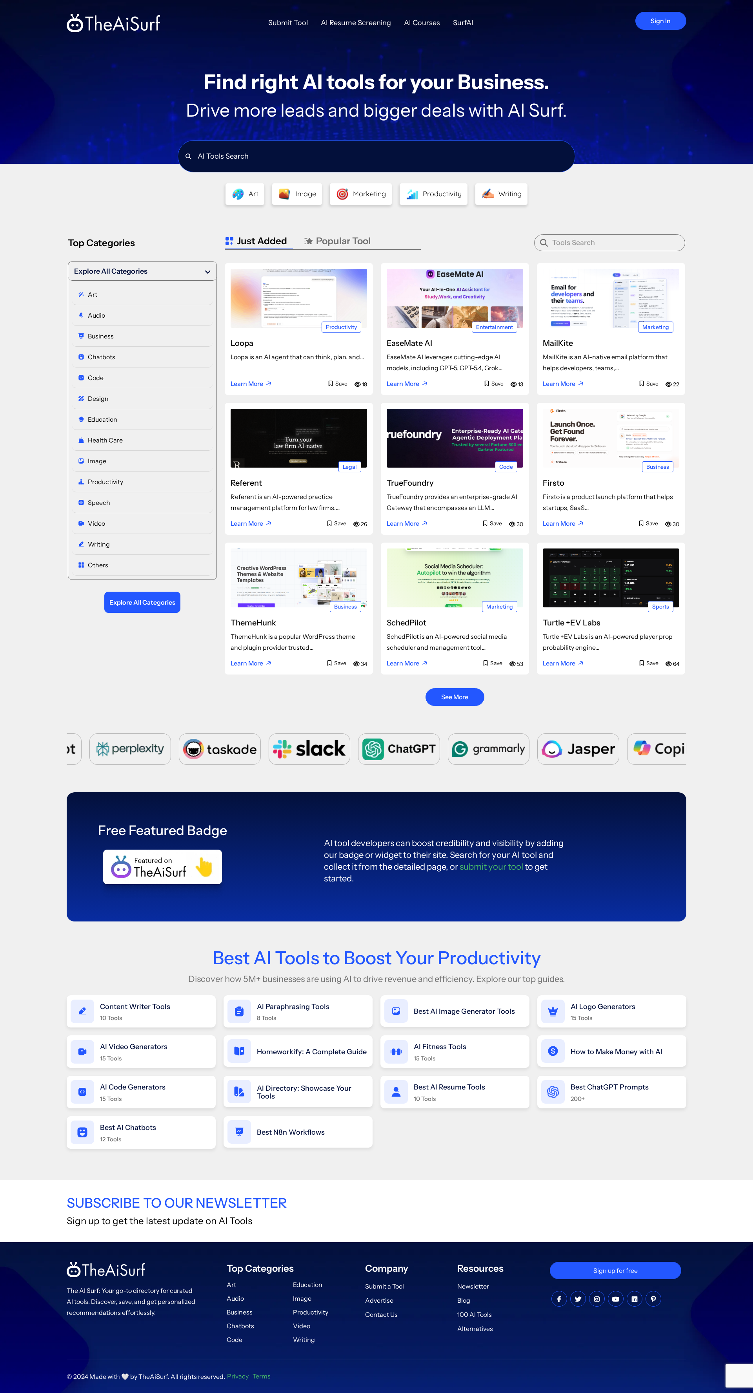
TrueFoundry (410, 483)
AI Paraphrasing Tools (293, 1006)
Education (307, 1285)
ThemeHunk (253, 622)
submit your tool (491, 866)
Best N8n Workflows (291, 1132)
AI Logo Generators (603, 1006)
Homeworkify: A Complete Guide (312, 1051)
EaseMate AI (409, 343)
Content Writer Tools (135, 1006)
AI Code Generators (133, 1087)
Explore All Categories (110, 271)
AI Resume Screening (356, 22)
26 (363, 524)
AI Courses (422, 22)
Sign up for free (615, 1270)
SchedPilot (406, 622)
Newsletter (473, 1286)
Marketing (655, 327)
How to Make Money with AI (616, 1051)
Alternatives (475, 1329)
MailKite (558, 343)
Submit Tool (288, 22)
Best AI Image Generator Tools (464, 1011)
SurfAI (463, 22)
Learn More (247, 384)
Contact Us (381, 1314)
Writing (304, 1340)
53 (519, 663)
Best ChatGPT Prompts (610, 1087)
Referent (246, 483)
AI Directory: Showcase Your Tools (304, 1092)
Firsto (553, 483)
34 (363, 663)
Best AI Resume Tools (449, 1087)
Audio (235, 1298)
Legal (350, 466)
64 (675, 663)
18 (364, 384)
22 (675, 384)
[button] (142, 271)
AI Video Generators (133, 1046)
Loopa (242, 343)
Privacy (238, 1376)
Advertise (379, 1300)
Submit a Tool (384, 1286)
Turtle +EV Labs (571, 622)
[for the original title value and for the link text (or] (559, 1299)
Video (301, 1326)
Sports (660, 606)
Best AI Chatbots (128, 1127)
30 (519, 524)
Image (302, 1298)
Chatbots (240, 1326)
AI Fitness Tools (440, 1046)
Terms (262, 1376)
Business (657, 466)
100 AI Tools (474, 1314)
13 (520, 384)
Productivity (341, 327)
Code (506, 466)
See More (454, 697)
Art (231, 1285)
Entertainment (494, 327)
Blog (463, 1300)
